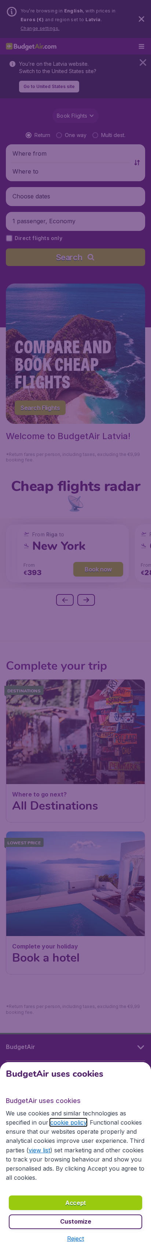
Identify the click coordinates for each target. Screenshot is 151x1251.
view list (39, 1150)
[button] (75, 1238)
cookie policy (68, 1122)
